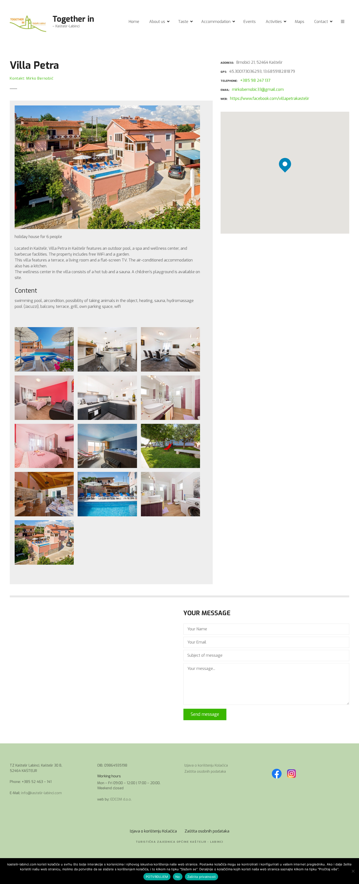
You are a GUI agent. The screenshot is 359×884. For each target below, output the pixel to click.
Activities (274, 21)
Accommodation (216, 21)
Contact (321, 21)
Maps (299, 21)
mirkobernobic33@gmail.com (258, 89)
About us (157, 21)
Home (134, 21)
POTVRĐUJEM (157, 877)
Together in (73, 19)
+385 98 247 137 (255, 80)
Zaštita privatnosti (201, 877)
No (177, 877)
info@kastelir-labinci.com (41, 793)
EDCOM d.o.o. (121, 799)
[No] (352, 871)
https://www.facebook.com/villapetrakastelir (269, 98)
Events (249, 21)
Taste (183, 21)
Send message (205, 714)
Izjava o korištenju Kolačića (206, 765)
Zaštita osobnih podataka (205, 771)
